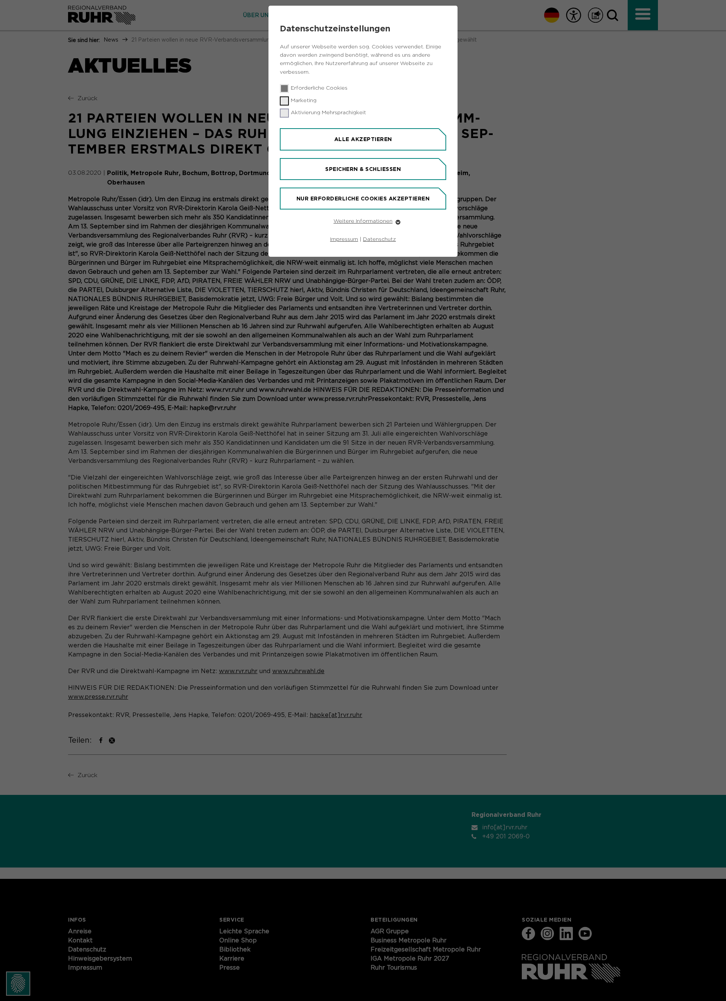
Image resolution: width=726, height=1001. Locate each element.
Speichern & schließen (363, 169)
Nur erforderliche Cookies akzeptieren (363, 199)
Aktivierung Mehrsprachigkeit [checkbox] (328, 112)
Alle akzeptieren (363, 139)
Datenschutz (379, 239)
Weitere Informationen (363, 221)
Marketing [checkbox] (303, 100)
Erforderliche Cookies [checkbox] (319, 88)
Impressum (344, 239)
